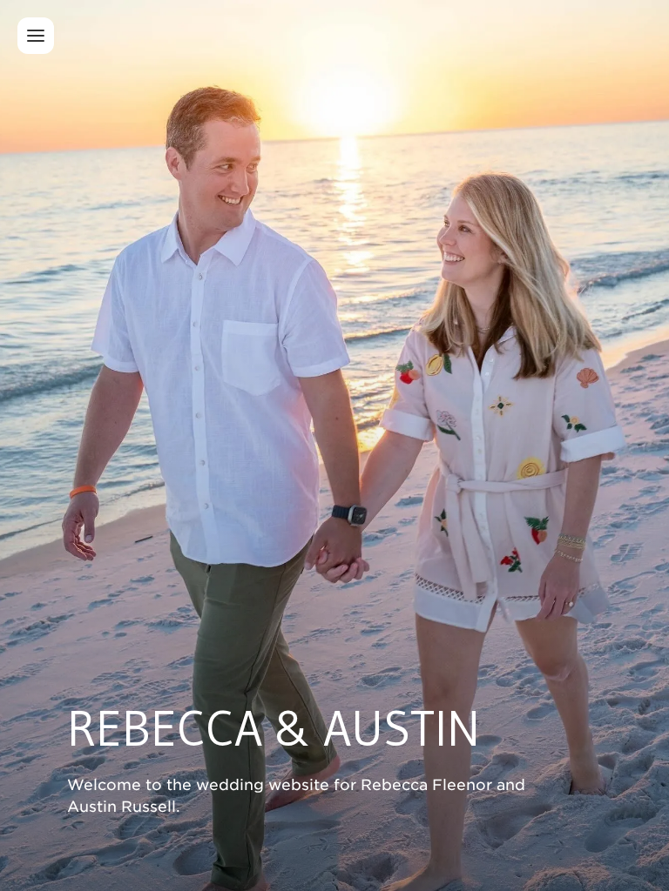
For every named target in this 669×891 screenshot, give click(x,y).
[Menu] (35, 35)
